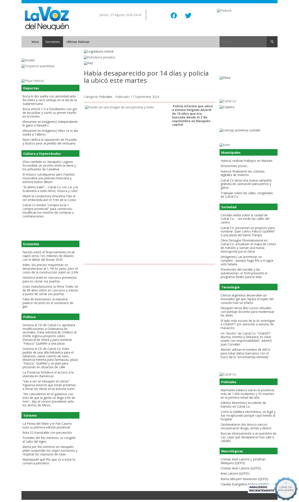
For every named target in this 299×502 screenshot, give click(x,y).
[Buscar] (272, 41)
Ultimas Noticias (78, 42)
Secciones (53, 42)
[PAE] (149, 63)
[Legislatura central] (149, 51)
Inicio (35, 42)
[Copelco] (249, 107)
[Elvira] (249, 78)
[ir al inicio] (47, 18)
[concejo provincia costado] (249, 130)
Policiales (105, 97)
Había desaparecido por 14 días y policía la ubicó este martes (146, 77)
